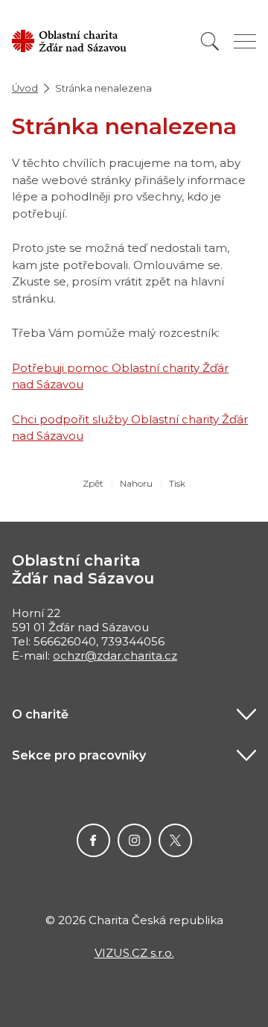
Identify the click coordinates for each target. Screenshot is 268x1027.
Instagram (134, 840)
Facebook (93, 840)
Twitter (175, 840)
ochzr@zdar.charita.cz (115, 655)
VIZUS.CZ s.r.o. (134, 953)
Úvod (25, 88)
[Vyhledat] (210, 41)
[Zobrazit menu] (245, 41)
